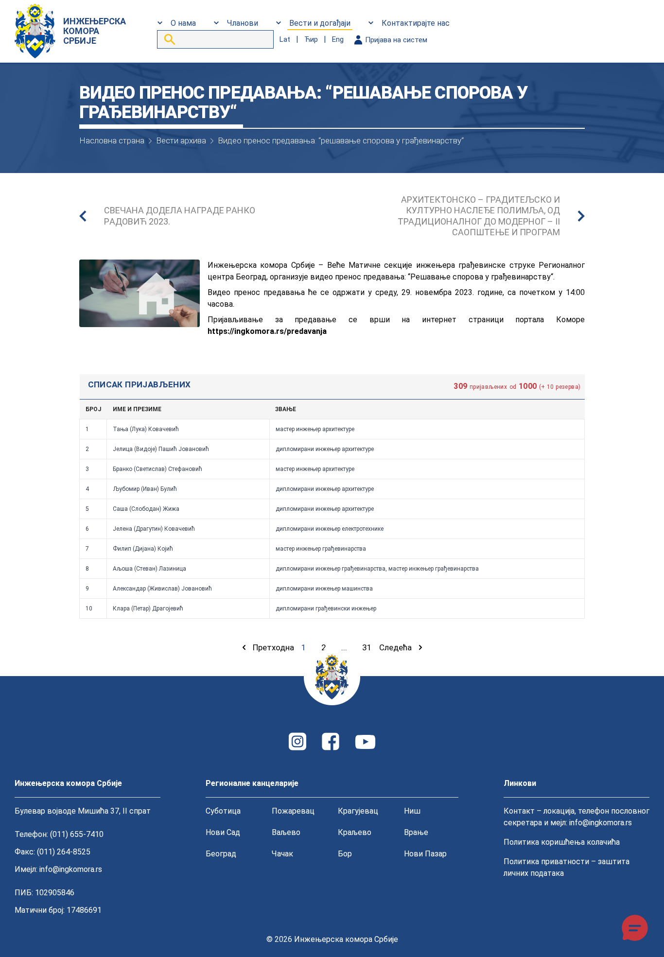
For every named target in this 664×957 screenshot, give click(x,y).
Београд (221, 853)
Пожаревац (293, 811)
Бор (345, 853)
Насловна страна (111, 140)
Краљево (354, 832)
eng (338, 39)
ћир (311, 39)
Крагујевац (358, 811)
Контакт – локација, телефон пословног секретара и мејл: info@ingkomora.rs (576, 816)
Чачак (282, 853)
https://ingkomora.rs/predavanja (267, 331)
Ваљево (286, 832)
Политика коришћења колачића (562, 842)
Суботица (223, 811)
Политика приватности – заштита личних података (566, 867)
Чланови (242, 23)
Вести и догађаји (319, 23)
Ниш (412, 811)
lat (285, 39)
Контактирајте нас (416, 23)
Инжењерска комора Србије (346, 939)
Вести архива (181, 140)
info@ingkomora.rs (70, 869)
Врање (416, 832)
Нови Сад (223, 832)
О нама (183, 23)
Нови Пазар (425, 853)
